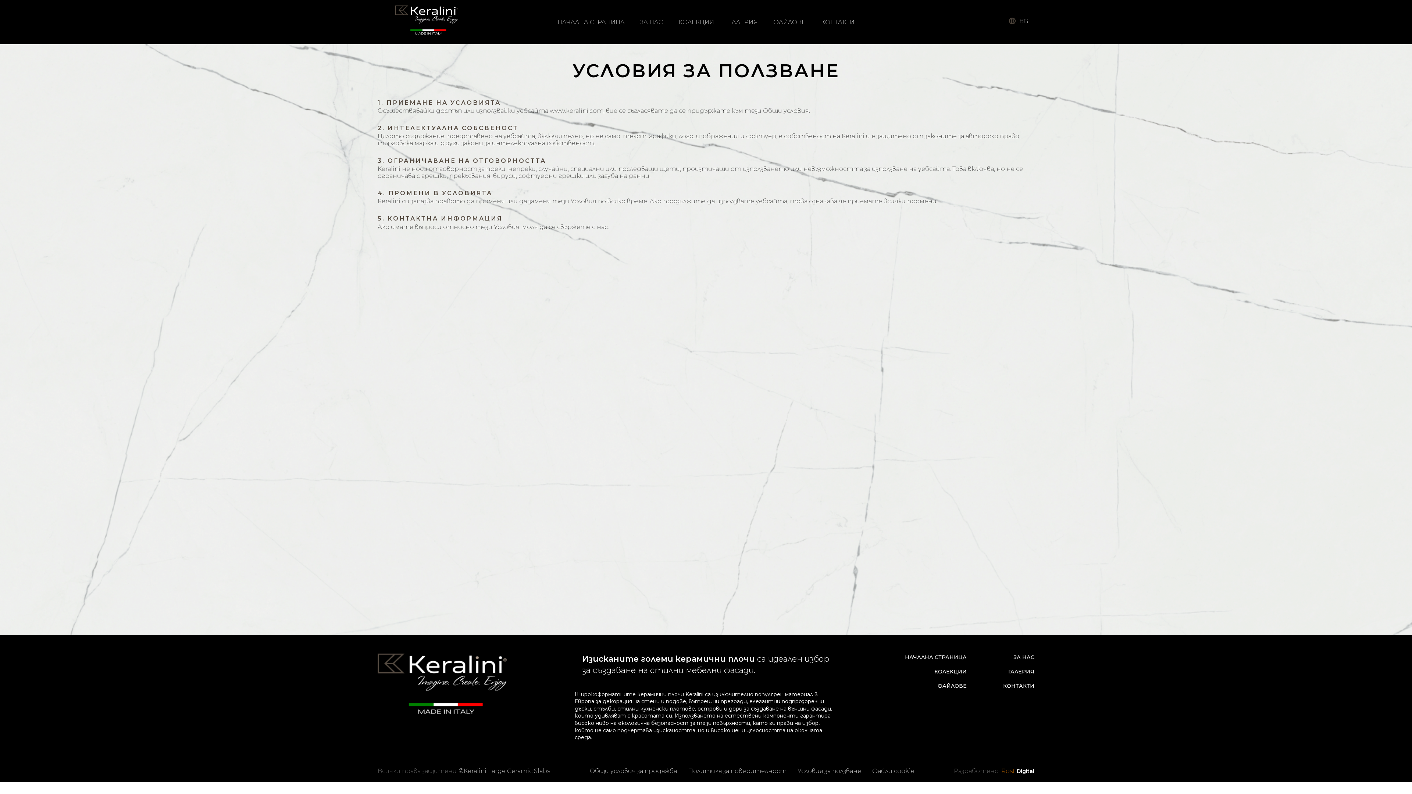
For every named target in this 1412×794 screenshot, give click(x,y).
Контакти (838, 22)
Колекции (696, 22)
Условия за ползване (829, 771)
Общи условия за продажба (633, 771)
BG (1023, 21)
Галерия (743, 22)
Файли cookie (893, 771)
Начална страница (591, 22)
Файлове (789, 22)
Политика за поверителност (737, 771)
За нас (651, 22)
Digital (1017, 771)
